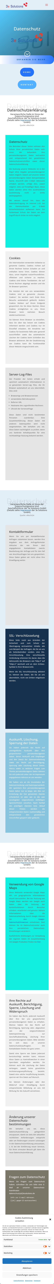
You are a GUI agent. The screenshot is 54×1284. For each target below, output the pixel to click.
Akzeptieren (27, 1261)
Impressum (37, 1280)
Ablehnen (27, 1268)
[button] (50, 1219)
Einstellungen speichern (27, 1275)
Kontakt (27, 84)
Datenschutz (29, 1280)
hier (39, 942)
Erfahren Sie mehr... (33, 59)
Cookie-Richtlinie (19, 1280)
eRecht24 (30, 125)
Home (27, 72)
